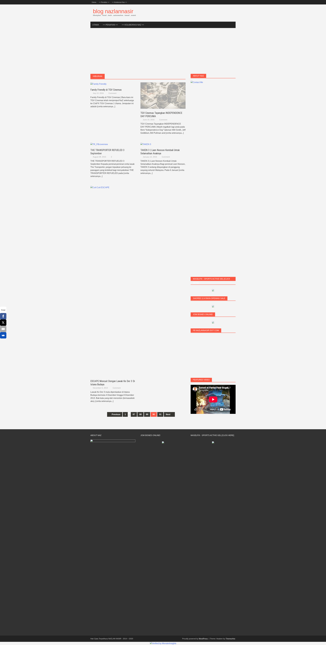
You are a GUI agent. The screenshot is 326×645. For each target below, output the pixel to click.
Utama (94, 2)
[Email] (3, 329)
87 (134, 414)
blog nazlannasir (113, 11)
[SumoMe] (3, 335)
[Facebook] (3, 316)
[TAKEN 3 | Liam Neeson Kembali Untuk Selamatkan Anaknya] (145, 144)
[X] (3, 322)
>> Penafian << (104, 2)
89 (147, 414)
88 (140, 414)
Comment (112, 93)
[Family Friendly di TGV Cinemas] (98, 84)
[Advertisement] (163, 51)
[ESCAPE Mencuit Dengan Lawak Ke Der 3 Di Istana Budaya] (112, 281)
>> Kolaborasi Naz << (119, 2)
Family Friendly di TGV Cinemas (106, 89)
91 (160, 414)
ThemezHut (230, 639)
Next (168, 414)
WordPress (203, 639)
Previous (115, 414)
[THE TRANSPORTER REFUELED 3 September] (99, 144)
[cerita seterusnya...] (106, 106)
